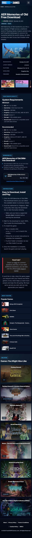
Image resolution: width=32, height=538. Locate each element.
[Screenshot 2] (22, 84)
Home (2, 6)
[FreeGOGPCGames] (11, 2)
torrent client (10, 215)
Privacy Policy (12, 522)
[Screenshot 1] (7, 84)
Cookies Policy (14, 526)
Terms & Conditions (23, 522)
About (5, 522)
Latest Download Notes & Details (15, 181)
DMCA (21, 526)
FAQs (15, 262)
